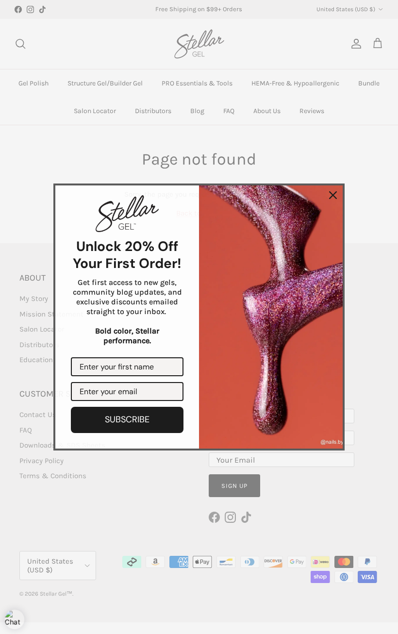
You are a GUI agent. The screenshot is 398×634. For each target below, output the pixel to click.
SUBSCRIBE (127, 419)
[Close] (333, 195)
